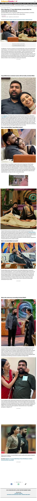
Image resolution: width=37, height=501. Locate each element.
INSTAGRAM (14, 19)
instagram (9, 494)
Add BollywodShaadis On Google (7, 5)
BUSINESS (34, 3)
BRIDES (28, 3)
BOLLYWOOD (10, 3)
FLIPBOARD (7, 19)
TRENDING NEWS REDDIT (28, 19)
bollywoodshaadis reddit (16, 494)
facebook (20, 493)
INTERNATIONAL (19, 3)
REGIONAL (24, 3)
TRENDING (6, 3)
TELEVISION (14, 3)
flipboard (16, 493)
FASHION (31, 3)
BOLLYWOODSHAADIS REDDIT (21, 19)
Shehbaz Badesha (32, 232)
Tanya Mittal (3, 117)
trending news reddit (26, 494)
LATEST (3, 3)
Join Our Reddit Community (20, 5)
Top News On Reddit (30, 5)
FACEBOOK (10, 19)
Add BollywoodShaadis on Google (19, 45)
